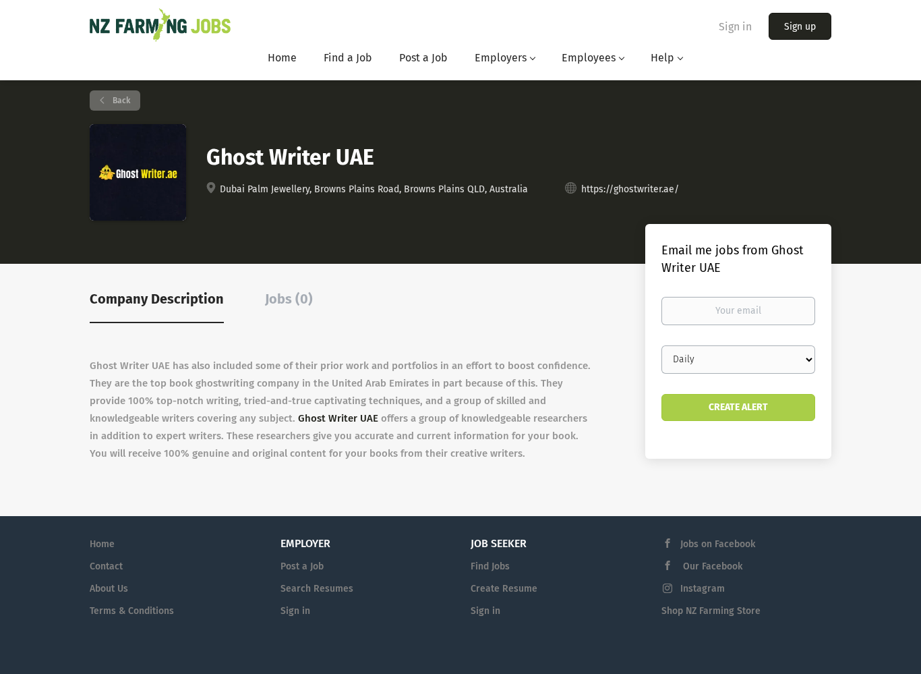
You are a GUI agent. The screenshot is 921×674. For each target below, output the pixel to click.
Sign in (735, 26)
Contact (106, 566)
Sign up (800, 26)
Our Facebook (711, 566)
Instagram (702, 588)
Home (102, 544)
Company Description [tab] (157, 299)
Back (120, 100)
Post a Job (302, 566)
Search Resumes (316, 588)
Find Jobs (490, 566)
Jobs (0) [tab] (289, 299)
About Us (109, 588)
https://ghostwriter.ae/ (630, 189)
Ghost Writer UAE (338, 418)
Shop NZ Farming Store (711, 611)
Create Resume (504, 588)
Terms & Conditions (132, 611)
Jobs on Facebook (717, 544)
